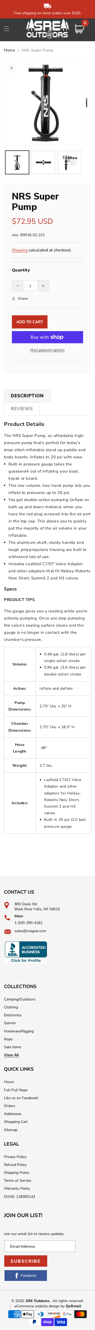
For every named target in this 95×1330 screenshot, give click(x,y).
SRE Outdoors (38, 1300)
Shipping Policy (16, 1172)
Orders (9, 1105)
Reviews (22, 409)
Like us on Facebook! (21, 1097)
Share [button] (23, 298)
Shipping (20, 250)
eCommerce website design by (40, 1306)
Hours (9, 1081)
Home (9, 50)
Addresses (12, 1113)
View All (11, 1054)
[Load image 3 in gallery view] (70, 162)
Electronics (13, 1015)
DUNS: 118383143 (19, 1196)
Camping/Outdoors (19, 999)
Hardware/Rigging (19, 1031)
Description (27, 396)
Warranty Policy (17, 1188)
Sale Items (12, 1047)
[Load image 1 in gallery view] (17, 162)
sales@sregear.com (30, 930)
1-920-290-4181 (28, 922)
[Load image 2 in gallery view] (43, 162)
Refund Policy (15, 1164)
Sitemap (10, 1129)
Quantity (21, 270)
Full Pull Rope (15, 1090)
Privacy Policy (15, 1156)
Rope (8, 1039)
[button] (6, 29)
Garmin (10, 1023)
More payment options (47, 350)
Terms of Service (17, 1180)
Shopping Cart (16, 1121)
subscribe (26, 1261)
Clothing (11, 1007)
